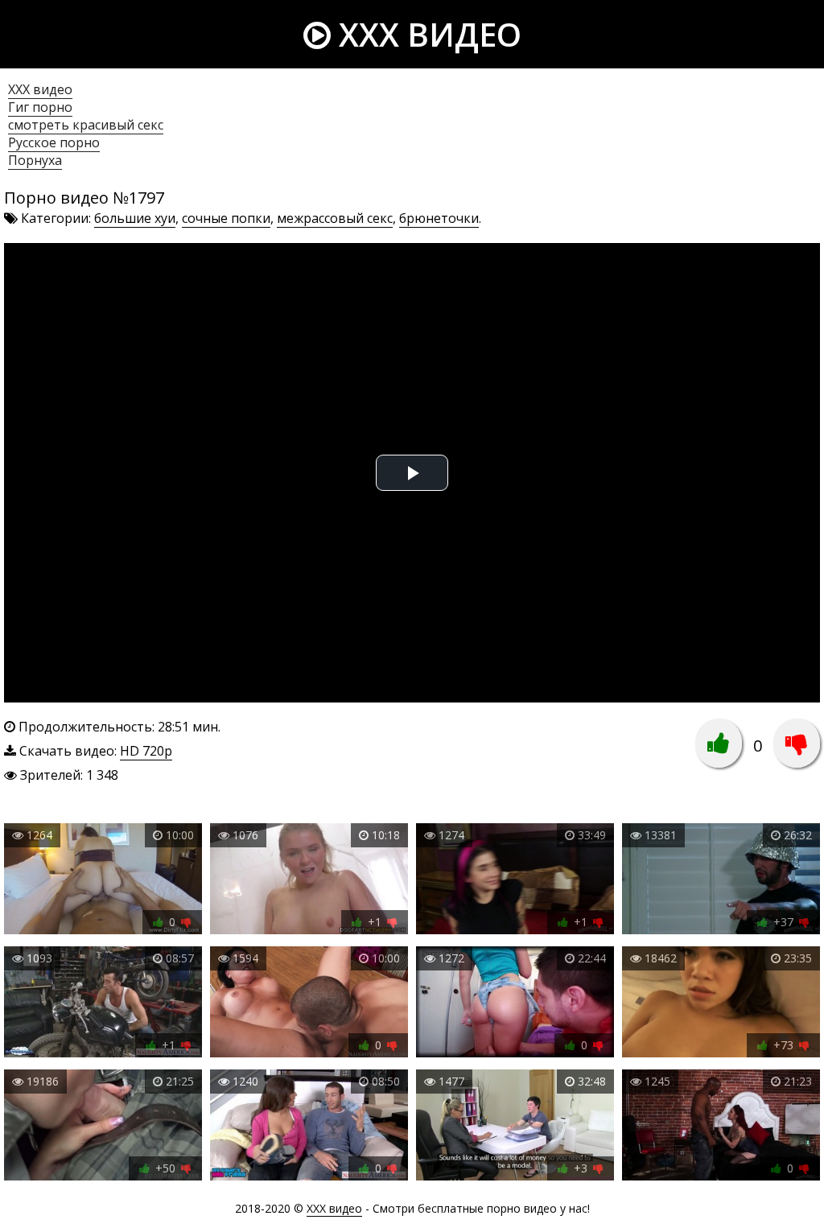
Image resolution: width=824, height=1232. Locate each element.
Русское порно (54, 142)
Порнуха (35, 160)
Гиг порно (40, 107)
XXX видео (426, 34)
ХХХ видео (40, 89)
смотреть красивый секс (85, 125)
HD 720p (146, 751)
